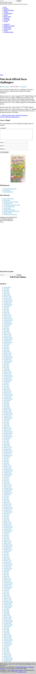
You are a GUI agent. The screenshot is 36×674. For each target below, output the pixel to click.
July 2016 (6, 477)
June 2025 (6, 309)
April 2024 (6, 331)
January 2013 (7, 543)
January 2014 (7, 524)
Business (5, 8)
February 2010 (7, 598)
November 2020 (7, 395)
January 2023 (7, 354)
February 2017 (7, 466)
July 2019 (6, 420)
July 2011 (6, 571)
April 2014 (6, 519)
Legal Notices (7, 29)
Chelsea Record (7, 203)
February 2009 (7, 617)
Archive (5, 21)
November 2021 (7, 376)
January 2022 (7, 373)
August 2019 (7, 419)
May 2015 (6, 499)
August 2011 (7, 570)
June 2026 (6, 290)
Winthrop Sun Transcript (10, 214)
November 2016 (7, 471)
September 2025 (7, 304)
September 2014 (7, 512)
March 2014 (6, 521)
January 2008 (7, 637)
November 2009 (7, 603)
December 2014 (7, 507)
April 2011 (6, 576)
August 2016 (7, 475)
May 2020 (6, 405)
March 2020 (6, 408)
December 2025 (7, 299)
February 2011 (7, 579)
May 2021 (6, 386)
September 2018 (7, 436)
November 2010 (7, 584)
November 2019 (7, 414)
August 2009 (7, 607)
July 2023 (6, 345)
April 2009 (6, 614)
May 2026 (6, 292)
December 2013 (7, 526)
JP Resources (7, 190)
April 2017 (6, 463)
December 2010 (7, 582)
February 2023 (7, 353)
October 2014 (7, 510)
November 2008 (7, 621)
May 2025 (6, 310)
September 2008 (7, 625)
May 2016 (6, 480)
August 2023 (7, 343)
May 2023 (6, 348)
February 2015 (7, 504)
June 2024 (6, 328)
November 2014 (7, 508)
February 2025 (7, 315)
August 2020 (7, 400)
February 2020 (7, 409)
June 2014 (6, 516)
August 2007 (7, 645)
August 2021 (7, 381)
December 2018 (7, 431)
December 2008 (7, 620)
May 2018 (6, 442)
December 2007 (7, 639)
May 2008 (6, 631)
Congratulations (7, 13)
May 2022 (6, 367)
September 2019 (7, 417)
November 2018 (7, 433)
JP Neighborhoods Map (10, 188)
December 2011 (7, 563)
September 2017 (7, 455)
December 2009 (7, 601)
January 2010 (7, 599)
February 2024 (7, 334)
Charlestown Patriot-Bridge (11, 202)
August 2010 (7, 588)
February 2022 (7, 372)
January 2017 (7, 468)
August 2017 (7, 457)
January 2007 (7, 656)
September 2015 (7, 493)
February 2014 (7, 522)
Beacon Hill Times (8, 198)
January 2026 (7, 298)
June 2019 (6, 422)
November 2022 (7, 358)
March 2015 (6, 502)
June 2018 (6, 441)
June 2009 (6, 610)
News (5, 7)
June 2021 (6, 384)
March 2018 (6, 446)
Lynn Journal (7, 208)
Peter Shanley (5, 86)
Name (2, 142)
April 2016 (6, 482)
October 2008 (7, 623)
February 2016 (7, 485)
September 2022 (7, 361)
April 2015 (6, 501)
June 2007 (6, 648)
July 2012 (6, 552)
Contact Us (6, 24)
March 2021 (6, 389)
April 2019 (6, 425)
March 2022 (6, 370)
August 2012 (7, 551)
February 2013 (7, 541)
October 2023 (7, 340)
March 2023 (6, 351)
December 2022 (7, 356)
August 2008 (7, 626)
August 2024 (7, 325)
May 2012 (6, 555)
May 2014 (6, 518)
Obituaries (6, 18)
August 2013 (7, 532)
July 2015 (6, 496)
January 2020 (7, 411)
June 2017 (6, 460)
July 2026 (6, 288)
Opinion (5, 12)
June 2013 (6, 535)
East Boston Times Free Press (11, 205)
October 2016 (7, 472)
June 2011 (6, 573)
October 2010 (7, 585)
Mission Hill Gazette (9, 209)
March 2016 (6, 483)
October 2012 (7, 548)
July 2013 (6, 533)
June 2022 (6, 365)
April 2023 (6, 350)
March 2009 (6, 615)
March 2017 (6, 464)
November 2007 (7, 640)
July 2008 (6, 628)
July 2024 (6, 326)
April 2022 (6, 369)
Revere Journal (7, 212)
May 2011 (6, 574)
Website (2, 149)
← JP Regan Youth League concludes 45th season (14, 115)
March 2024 (6, 332)
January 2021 (7, 392)
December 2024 (7, 318)
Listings (5, 15)
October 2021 (7, 378)
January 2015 (7, 505)
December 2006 (7, 658)
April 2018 (6, 444)
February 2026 (7, 296)
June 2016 (6, 479)
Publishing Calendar (9, 26)
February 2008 (7, 636)
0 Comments (22, 86)
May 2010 (6, 593)
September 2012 (7, 549)
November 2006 (7, 659)
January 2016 (7, 486)
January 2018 (7, 449)
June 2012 (6, 554)
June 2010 (6, 592)
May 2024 (6, 329)
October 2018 (7, 435)
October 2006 (7, 661)
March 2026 (6, 295)
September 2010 (7, 587)
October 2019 (7, 416)
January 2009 (7, 618)
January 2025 (7, 317)
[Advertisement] (18, 54)
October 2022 (7, 359)
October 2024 (7, 321)
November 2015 (7, 490)
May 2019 (6, 424)
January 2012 (7, 562)
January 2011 (7, 581)
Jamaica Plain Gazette (6, 2)
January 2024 (7, 336)
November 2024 (7, 320)
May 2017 (6, 461)
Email (2, 145)
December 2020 (7, 394)
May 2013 (6, 537)
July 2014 (6, 515)
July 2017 (6, 458)
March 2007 (6, 653)
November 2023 (7, 339)
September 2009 (7, 606)
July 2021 (6, 383)
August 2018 (7, 438)
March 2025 (6, 314)
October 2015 (7, 491)
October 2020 (7, 397)
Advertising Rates (8, 32)
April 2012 (6, 557)
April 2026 (6, 293)
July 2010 (6, 590)
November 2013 (7, 527)
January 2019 (7, 430)
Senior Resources (8, 192)
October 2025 (7, 303)
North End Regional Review (11, 211)
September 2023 (7, 342)
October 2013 (7, 529)
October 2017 (7, 453)
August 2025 (7, 306)
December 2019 (7, 413)
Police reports (7, 16)
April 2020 (6, 406)
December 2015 (7, 488)
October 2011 (7, 566)
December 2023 (7, 337)
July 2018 (6, 439)
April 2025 (6, 312)
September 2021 (7, 380)
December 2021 (7, 375)
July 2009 (6, 609)
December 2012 (7, 544)
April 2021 (6, 387)
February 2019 (7, 428)
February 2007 (7, 654)
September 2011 (7, 568)
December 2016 (7, 469)
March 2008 (6, 634)
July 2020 (6, 402)
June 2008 (6, 629)
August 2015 (7, 494)
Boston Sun (6, 200)
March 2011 (6, 577)
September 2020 (7, 398)
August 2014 (7, 513)
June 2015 (6, 497)
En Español (6, 19)
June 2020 (6, 403)
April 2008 (6, 632)
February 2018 (7, 447)
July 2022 (6, 364)
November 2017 (7, 452)
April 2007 (6, 651)
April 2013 (6, 538)
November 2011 (7, 565)
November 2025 (7, 301)
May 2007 (6, 650)
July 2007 (6, 647)
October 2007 (7, 642)
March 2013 (6, 540)
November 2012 (7, 546)
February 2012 (7, 560)
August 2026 (7, 287)
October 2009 (7, 604)
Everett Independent (9, 206)
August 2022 (7, 362)
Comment (3, 128)
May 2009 (6, 612)
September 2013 (7, 530)
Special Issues (7, 27)
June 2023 (6, 347)
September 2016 (7, 474)
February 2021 (7, 391)
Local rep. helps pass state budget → (10, 117)
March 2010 (6, 596)
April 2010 (6, 595)
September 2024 (7, 323)
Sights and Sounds (8, 10)
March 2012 (6, 559)
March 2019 (6, 427)
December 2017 (7, 450)
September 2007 (7, 643)
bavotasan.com (22, 672)
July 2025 (6, 307)
